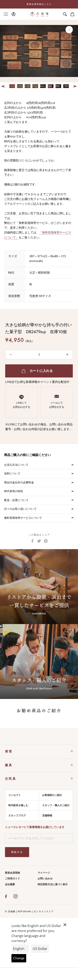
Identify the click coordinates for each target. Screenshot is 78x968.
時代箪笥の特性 (13, 491)
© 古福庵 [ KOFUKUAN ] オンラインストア (29, 911)
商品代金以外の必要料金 (19, 482)
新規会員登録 (12, 872)
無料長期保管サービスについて (23, 518)
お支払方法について (16, 465)
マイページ (44, 872)
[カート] (72, 14)
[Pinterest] (46, 541)
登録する (17, 852)
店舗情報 (47, 815)
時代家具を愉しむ (18, 805)
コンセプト (14, 795)
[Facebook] (32, 541)
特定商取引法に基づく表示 (53, 884)
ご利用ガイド (12, 878)
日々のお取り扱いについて (20, 509)
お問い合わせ (45, 878)
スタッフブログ (17, 815)
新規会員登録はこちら (39, 4)
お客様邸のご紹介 (52, 795)
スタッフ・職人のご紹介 (56, 805)
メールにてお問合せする (56, 405)
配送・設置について (16, 500)
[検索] (65, 14)
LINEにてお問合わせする (21, 405)
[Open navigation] (6, 14)
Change (19, 958)
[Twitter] (39, 541)
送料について (12, 473)
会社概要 (10, 884)
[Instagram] (15, 896)
